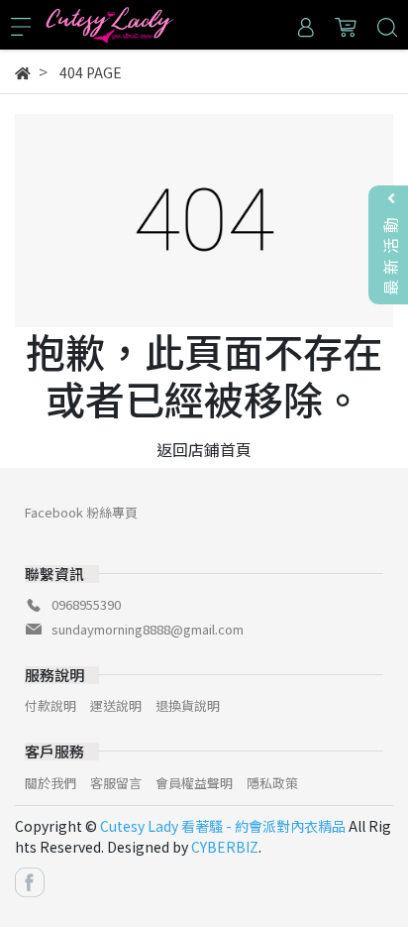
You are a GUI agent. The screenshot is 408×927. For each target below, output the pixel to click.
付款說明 (50, 705)
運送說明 (116, 705)
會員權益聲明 (194, 782)
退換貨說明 (187, 705)
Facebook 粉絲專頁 (81, 512)
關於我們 (50, 782)
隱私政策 (272, 782)
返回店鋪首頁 (204, 449)
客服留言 (116, 782)
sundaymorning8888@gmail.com (147, 629)
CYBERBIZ (224, 847)
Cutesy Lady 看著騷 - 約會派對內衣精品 (223, 826)
